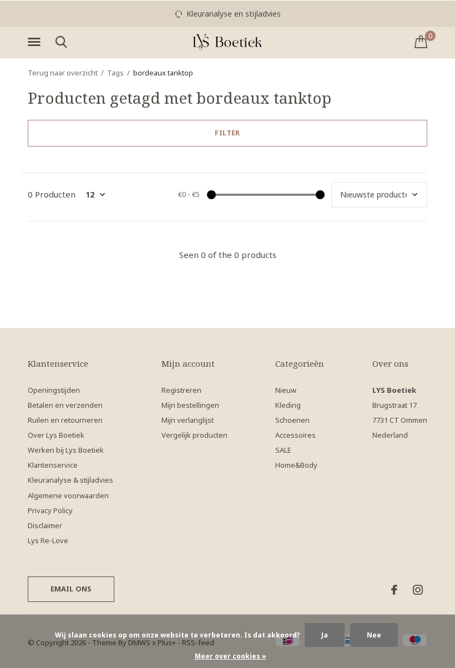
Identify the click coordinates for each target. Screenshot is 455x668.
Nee (374, 635)
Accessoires (295, 435)
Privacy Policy (50, 510)
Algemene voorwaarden (68, 495)
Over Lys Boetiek (56, 435)
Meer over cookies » (230, 656)
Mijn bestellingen (190, 405)
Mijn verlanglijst (187, 420)
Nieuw (285, 390)
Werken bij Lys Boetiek (66, 450)
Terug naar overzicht (63, 73)
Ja (324, 635)
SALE (283, 450)
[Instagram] (418, 590)
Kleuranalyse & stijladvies (70, 480)
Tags (115, 73)
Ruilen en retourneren (65, 420)
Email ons (71, 589)
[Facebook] (394, 590)
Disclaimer (45, 525)
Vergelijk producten (194, 435)
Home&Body (296, 465)
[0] (420, 42)
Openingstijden (54, 390)
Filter (227, 133)
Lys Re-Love (48, 540)
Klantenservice (53, 465)
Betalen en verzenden (65, 405)
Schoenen (292, 420)
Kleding (288, 405)
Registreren (181, 390)
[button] (36, 42)
